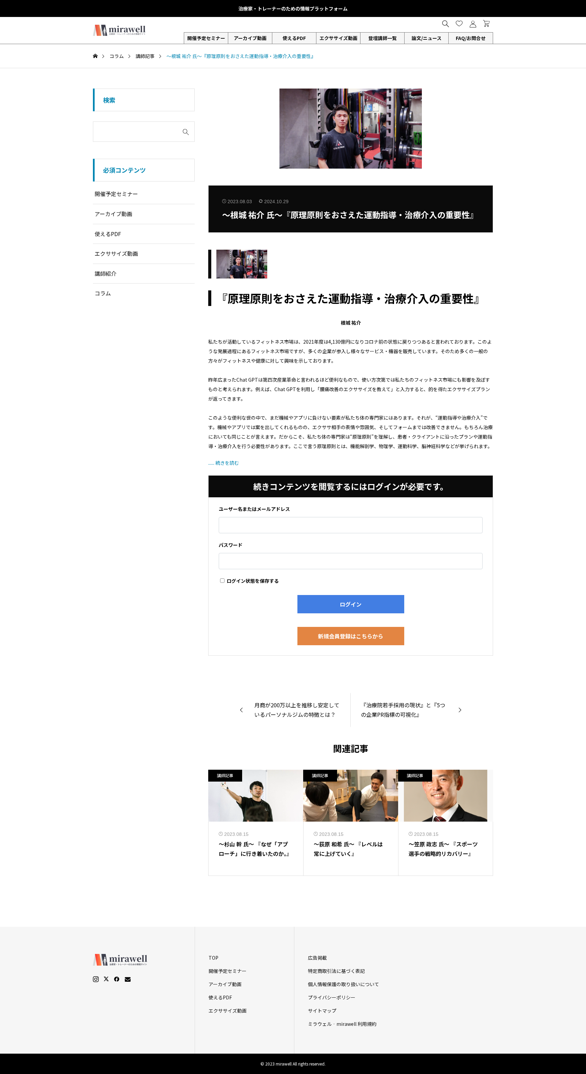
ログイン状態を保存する (252, 580)
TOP (213, 957)
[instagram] (96, 979)
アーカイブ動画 (250, 38)
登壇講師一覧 (382, 38)
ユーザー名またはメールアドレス (254, 508)
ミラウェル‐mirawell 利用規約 (342, 1023)
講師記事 (225, 775)
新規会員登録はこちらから (350, 636)
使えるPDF (294, 38)
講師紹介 (105, 273)
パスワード (230, 544)
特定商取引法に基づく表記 (336, 970)
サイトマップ (322, 1010)
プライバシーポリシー (331, 997)
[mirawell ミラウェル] (120, 30)
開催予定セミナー (116, 194)
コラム (103, 293)
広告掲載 (317, 957)
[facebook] (117, 979)
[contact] (128, 979)
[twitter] (106, 979)
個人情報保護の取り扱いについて (343, 984)
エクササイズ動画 (338, 38)
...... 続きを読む (223, 462)
